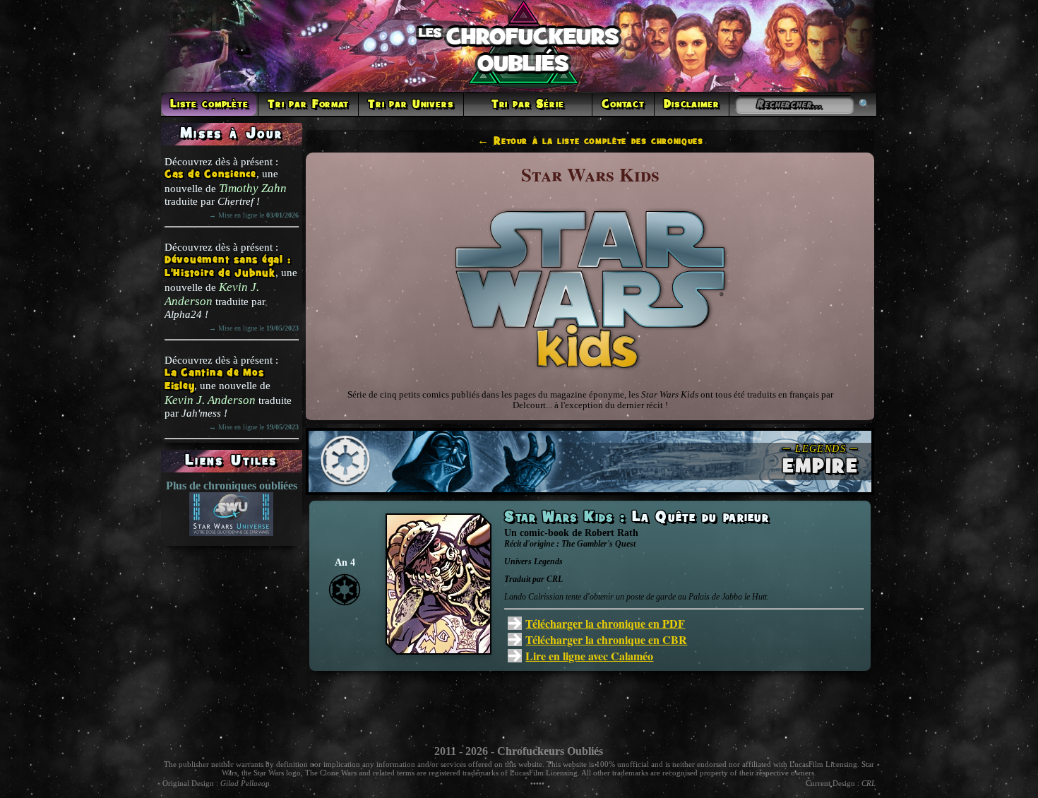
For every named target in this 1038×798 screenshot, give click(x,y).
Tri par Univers (411, 104)
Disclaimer (691, 104)
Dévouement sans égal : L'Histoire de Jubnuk (228, 267)
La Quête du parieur (700, 518)
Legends (548, 561)
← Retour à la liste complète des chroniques (590, 141)
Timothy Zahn (253, 188)
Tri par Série (527, 104)
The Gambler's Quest (598, 544)
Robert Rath (611, 533)
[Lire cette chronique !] (438, 651)
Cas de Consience (210, 174)
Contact (623, 104)
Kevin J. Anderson (212, 294)
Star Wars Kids (562, 518)
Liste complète (209, 104)
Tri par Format (308, 104)
